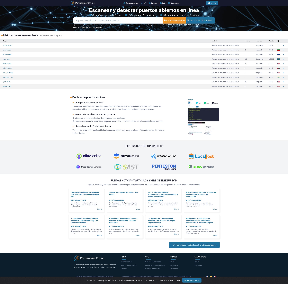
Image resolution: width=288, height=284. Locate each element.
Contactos (175, 3)
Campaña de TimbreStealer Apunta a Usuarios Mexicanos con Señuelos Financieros (123, 221)
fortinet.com (7, 63)
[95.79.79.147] (283, 54)
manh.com (6, 59)
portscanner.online (90, 276)
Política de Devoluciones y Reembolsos (169, 276)
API (144, 3)
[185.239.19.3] (283, 68)
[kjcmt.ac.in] (283, 82)
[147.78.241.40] (283, 45)
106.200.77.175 (8, 77)
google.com (7, 86)
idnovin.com (7, 50)
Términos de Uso (128, 276)
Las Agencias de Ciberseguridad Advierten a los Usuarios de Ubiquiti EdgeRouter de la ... (161, 221)
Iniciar (213, 3)
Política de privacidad (144, 276)
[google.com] (283, 86)
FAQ (163, 3)
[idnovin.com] (283, 50)
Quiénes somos (126, 262)
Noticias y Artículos (152, 269)
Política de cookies (172, 280)
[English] (207, 276)
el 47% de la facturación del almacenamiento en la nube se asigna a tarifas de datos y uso (163, 194)
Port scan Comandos (153, 262)
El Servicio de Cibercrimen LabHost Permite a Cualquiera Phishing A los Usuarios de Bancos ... (84, 221)
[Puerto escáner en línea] (82, 3)
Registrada (174, 265)
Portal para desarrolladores (155, 265)
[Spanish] (211, 276)
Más (99, 209)
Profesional (174, 269)
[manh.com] (283, 59)
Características (132, 3)
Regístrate (198, 265)
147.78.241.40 (7, 45)
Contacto (124, 269)
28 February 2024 (79, 200)
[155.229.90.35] (283, 73)
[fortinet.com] (283, 63)
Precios (154, 3)
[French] (215, 276)
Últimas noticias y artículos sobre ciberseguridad (194, 245)
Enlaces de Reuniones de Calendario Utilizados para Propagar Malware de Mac (85, 194)
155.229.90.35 (8, 73)
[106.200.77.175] (283, 77)
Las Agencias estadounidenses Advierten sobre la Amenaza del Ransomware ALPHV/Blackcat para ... (200, 221)
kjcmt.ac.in (6, 82)
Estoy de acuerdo (192, 280)
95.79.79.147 (7, 54)
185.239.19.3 (7, 68)
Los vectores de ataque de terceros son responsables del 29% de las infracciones (201, 194)
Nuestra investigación (129, 265)
